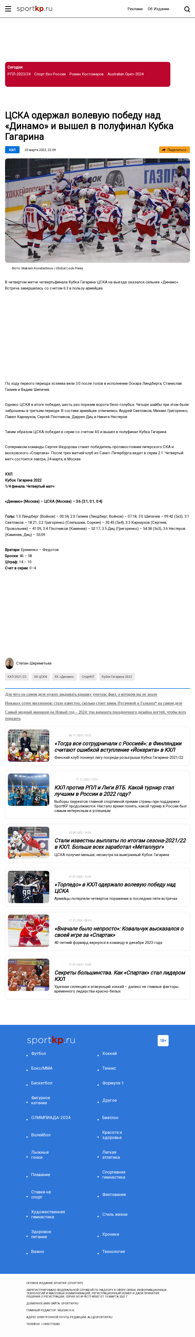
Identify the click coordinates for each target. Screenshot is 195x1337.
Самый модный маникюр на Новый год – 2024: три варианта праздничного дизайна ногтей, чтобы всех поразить (95, 715)
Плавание (40, 1174)
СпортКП (88, 677)
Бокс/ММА (42, 1068)
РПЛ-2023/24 (19, 74)
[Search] (187, 8)
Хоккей (109, 1053)
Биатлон (110, 1117)
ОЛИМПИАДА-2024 (45, 1117)
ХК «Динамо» (64, 677)
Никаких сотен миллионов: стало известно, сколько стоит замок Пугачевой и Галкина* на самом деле (93, 703)
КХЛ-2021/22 (17, 677)
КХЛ (12, 150)
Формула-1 (113, 1082)
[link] (97, 210)
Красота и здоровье (112, 1135)
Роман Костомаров (87, 74)
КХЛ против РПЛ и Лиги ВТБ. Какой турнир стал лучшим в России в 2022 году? (114, 790)
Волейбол (41, 1134)
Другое (109, 1100)
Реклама (135, 9)
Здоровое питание (41, 1234)
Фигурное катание (40, 1100)
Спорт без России (50, 74)
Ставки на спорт (41, 1194)
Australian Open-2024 (125, 74)
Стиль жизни (114, 1214)
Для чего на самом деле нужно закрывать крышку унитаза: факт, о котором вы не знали (81, 694)
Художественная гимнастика (45, 1214)
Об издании (158, 9)
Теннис (109, 1068)
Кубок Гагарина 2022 (117, 677)
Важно (37, 1251)
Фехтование (114, 1194)
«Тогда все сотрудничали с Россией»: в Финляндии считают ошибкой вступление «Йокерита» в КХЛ (117, 746)
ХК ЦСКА (40, 677)
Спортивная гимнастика (113, 1174)
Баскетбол (41, 1082)
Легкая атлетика (111, 1155)
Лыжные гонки (40, 1155)
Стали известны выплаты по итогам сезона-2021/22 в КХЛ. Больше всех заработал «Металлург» (120, 843)
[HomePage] (34, 9)
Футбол (38, 1053)
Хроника (110, 1234)
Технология (113, 1251)
